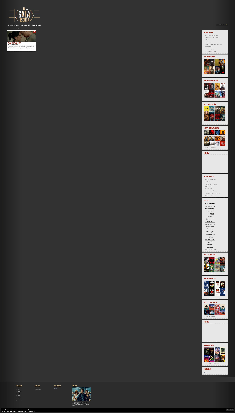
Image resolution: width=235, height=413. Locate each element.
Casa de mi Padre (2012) (209, 49)
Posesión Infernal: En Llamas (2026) (211, 35)
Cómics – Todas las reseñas (210, 273)
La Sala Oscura (15, 44)
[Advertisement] (216, 163)
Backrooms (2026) (208, 42)
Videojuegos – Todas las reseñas (211, 98)
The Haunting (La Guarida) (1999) (211, 184)
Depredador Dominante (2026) (210, 51)
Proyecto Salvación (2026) (209, 48)
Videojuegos (38, 25)
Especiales (16, 25)
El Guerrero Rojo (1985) (209, 190)
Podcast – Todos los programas (210, 147)
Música (25, 25)
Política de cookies (32, 411)
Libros (21, 25)
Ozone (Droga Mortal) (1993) (210, 179)
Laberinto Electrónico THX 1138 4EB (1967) (213, 37)
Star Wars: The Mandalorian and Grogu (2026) (213, 44)
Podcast (29, 25)
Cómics (11, 25)
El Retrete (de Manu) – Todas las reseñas (212, 363)
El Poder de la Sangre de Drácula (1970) (212, 193)
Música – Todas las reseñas (210, 316)
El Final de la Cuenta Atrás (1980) (211, 191)
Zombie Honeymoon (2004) (14, 43)
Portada (8, 28)
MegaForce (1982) (208, 46)
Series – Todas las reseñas (209, 122)
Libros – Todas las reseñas (209, 296)
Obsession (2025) (208, 40)
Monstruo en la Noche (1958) (210, 195)
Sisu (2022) (207, 39)
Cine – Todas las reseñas (209, 75)
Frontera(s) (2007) (208, 186)
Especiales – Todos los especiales (211, 249)
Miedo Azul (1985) (208, 188)
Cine (8, 25)
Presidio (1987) (207, 181)
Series (33, 25)
